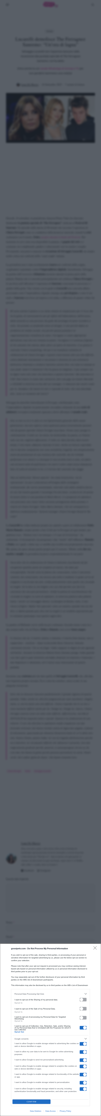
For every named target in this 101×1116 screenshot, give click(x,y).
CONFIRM (31, 1102)
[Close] (95, 948)
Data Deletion (35, 1111)
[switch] (83, 999)
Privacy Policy (65, 1111)
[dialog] (50, 1030)
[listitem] (50, 993)
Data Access (50, 1111)
